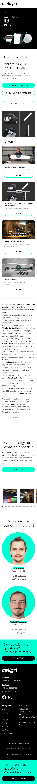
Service (5, 716)
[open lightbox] (10, 496)
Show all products (18, 85)
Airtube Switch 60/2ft (25, 713)
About (4, 723)
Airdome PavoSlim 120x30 (27, 723)
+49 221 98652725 (18, 576)
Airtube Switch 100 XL (27, 718)
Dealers (5, 720)
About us (18, 470)
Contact (5, 730)
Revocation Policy (13, 748)
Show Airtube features (18, 93)
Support (5, 726)
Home (4, 709)
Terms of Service (23, 743)
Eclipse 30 (23, 709)
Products (5, 713)
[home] (9, 4)
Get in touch (19, 658)
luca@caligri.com (18, 579)
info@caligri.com (9, 691)
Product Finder (18, 104)
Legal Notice (12, 743)
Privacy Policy (25, 748)
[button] (33, 4)
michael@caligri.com (18, 633)
